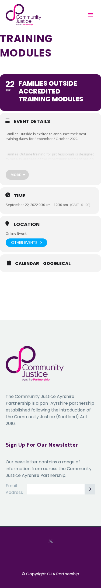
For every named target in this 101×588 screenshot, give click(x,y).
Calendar (27, 263)
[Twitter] (50, 541)
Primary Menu (90, 15)
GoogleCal (57, 263)
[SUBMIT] (90, 489)
